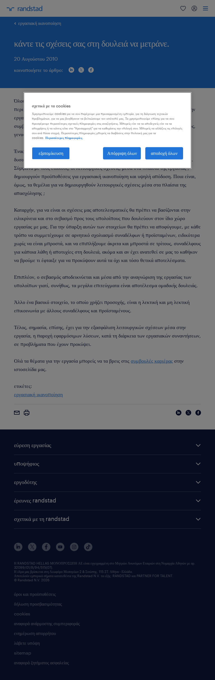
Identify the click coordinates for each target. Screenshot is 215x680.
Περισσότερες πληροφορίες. (64, 138)
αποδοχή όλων (164, 153)
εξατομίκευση (51, 153)
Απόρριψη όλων (122, 153)
